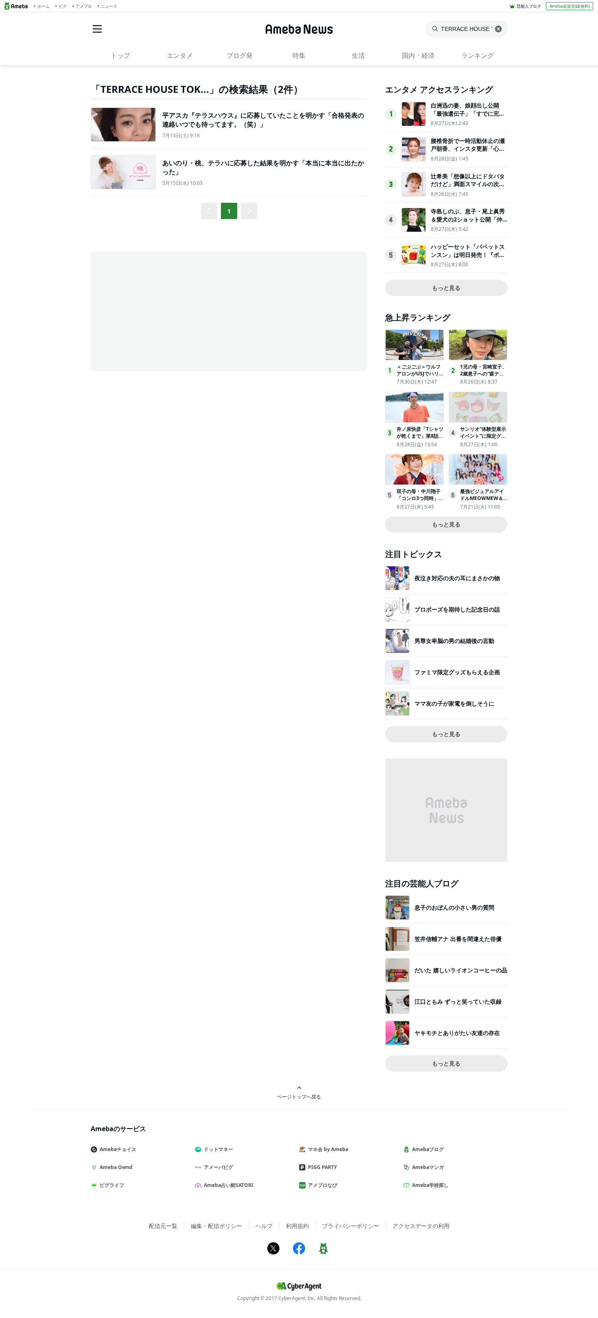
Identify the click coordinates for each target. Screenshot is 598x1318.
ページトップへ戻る (299, 1096)
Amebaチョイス (118, 1149)
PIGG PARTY (322, 1167)
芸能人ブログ (529, 6)
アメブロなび (322, 1185)
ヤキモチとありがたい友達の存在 (457, 1033)
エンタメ (180, 55)
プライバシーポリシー (350, 1226)
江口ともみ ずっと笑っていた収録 (458, 1001)
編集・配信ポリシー (216, 1226)
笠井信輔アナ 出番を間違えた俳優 (458, 939)
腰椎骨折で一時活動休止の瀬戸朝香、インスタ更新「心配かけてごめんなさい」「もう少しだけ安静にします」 (468, 153)
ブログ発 (240, 55)
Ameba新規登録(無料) (570, 6)
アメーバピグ (218, 1167)
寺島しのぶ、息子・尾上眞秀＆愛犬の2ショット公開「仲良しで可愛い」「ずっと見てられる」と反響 (468, 223)
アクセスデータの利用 (421, 1226)
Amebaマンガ (428, 1167)
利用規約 (297, 1226)
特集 (299, 55)
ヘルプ (264, 1226)
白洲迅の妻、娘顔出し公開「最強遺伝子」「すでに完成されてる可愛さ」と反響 (468, 113)
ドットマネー (218, 1149)
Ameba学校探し (430, 1185)
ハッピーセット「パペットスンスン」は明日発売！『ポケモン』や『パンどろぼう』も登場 (468, 258)
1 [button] (229, 211)
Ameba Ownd (116, 1167)
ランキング (477, 55)
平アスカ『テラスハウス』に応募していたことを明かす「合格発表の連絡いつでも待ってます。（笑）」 (263, 120)
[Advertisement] (164, 311)
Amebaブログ (428, 1149)
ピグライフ (112, 1185)
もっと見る (446, 288)
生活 (358, 55)
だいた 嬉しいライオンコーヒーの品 (461, 970)
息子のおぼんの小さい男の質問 (454, 907)
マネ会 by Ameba (328, 1149)
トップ (120, 55)
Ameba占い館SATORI (228, 1185)
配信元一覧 (163, 1226)
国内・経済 (418, 55)
